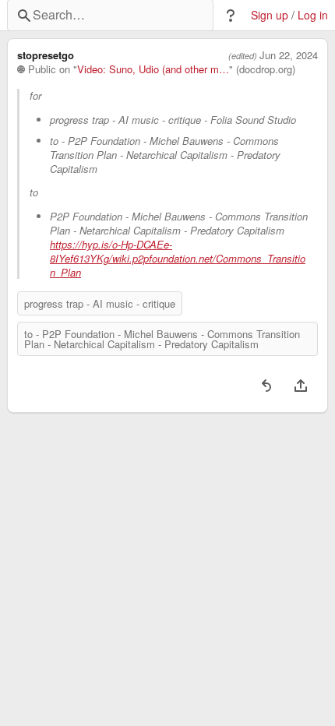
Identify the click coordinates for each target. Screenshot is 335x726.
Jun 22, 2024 (288, 55)
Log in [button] (313, 15)
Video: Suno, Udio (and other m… (153, 69)
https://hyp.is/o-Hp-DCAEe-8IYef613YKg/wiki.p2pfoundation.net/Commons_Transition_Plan (177, 259)
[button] (230, 15)
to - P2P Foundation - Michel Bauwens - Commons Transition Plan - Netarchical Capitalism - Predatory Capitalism (162, 339)
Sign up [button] (269, 15)
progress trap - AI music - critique (99, 303)
